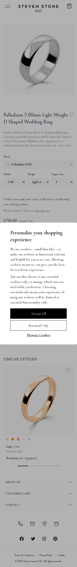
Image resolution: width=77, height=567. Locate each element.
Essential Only (38, 325)
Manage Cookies (38, 335)
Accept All (38, 313)
